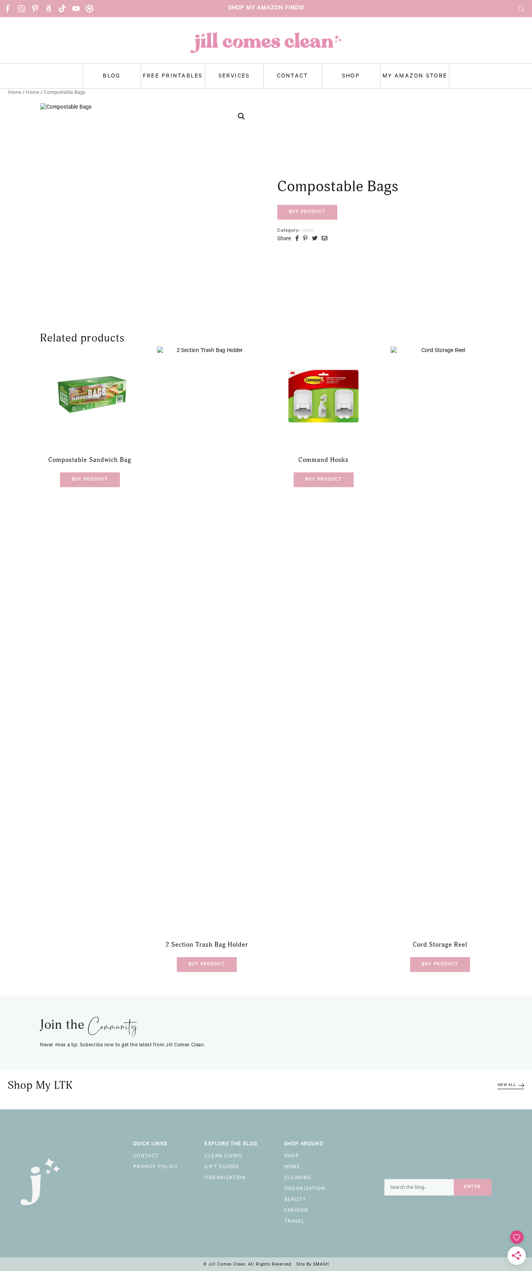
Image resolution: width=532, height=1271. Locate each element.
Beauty (295, 1200)
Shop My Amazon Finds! (266, 8)
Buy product (307, 212)
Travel (294, 1222)
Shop (351, 77)
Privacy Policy (155, 1167)
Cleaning (298, 1178)
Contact (292, 77)
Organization (225, 1178)
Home (14, 93)
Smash (321, 1264)
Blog (111, 77)
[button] (241, 116)
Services (234, 77)
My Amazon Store (414, 77)
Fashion (296, 1211)
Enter (472, 1187)
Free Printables (173, 77)
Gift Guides (221, 1167)
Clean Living (223, 1156)
